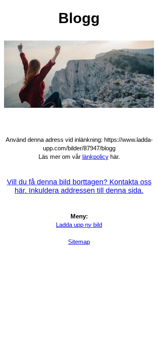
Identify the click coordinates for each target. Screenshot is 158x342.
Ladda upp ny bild (79, 224)
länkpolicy (95, 156)
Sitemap (79, 241)
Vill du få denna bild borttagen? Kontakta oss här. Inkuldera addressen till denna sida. (79, 186)
